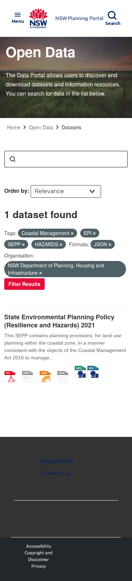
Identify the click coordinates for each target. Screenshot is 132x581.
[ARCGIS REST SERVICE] (65, 369)
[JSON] (47, 369)
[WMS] (80, 369)
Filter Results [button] (24, 283)
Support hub (56, 461)
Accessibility (38, 546)
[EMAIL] (30, 369)
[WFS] (93, 369)
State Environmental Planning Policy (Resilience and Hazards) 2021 (59, 320)
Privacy (38, 566)
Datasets (71, 127)
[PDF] (12, 369)
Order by (15, 191)
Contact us (56, 473)
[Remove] (72, 233)
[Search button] (12, 159)
